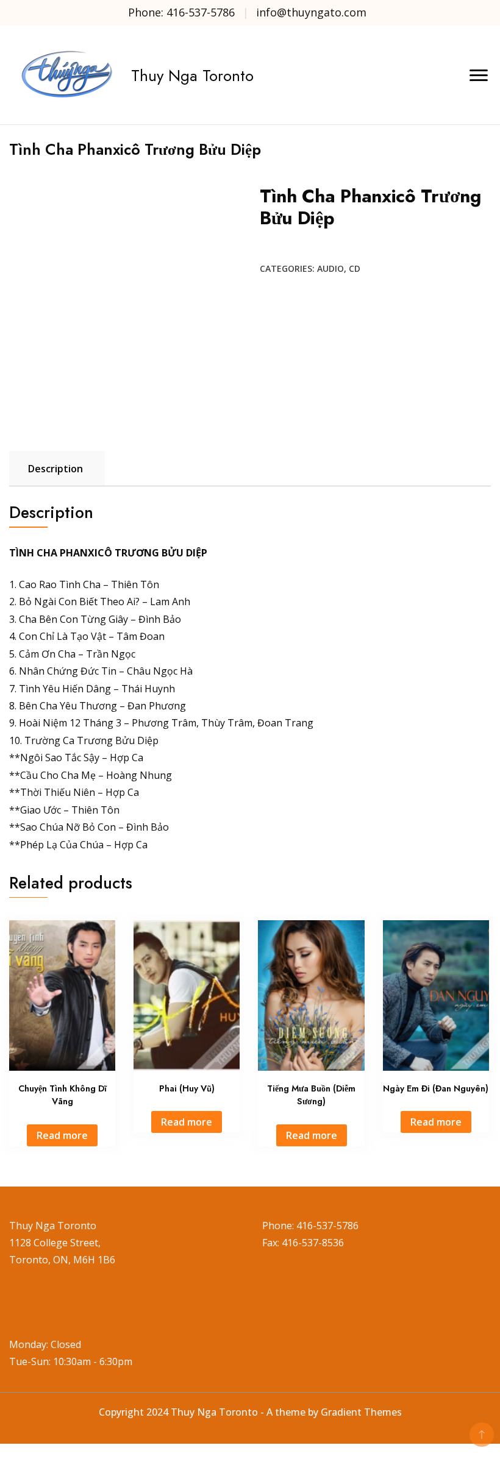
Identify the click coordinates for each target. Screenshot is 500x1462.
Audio (330, 268)
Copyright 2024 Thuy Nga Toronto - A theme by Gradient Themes (250, 1412)
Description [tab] (55, 468)
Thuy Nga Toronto (192, 75)
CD (354, 268)
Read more (62, 1135)
